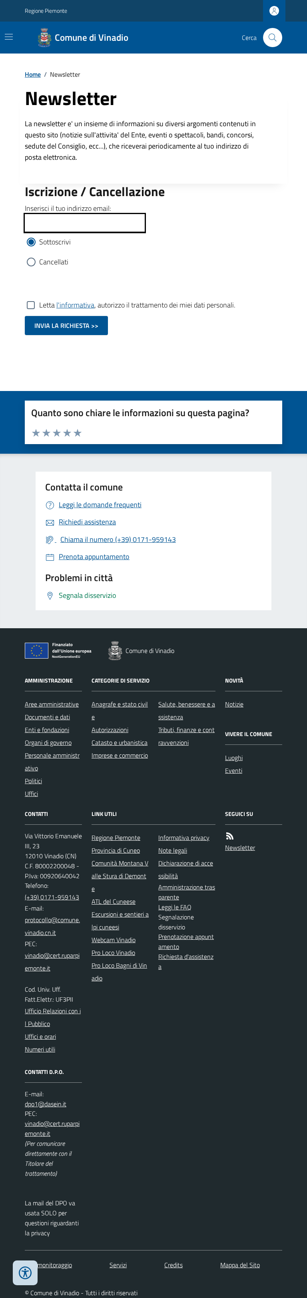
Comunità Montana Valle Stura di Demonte (120, 875)
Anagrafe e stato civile (120, 710)
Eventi (233, 770)
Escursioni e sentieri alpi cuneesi (120, 920)
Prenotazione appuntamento (186, 941)
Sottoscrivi (55, 241)
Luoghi (234, 757)
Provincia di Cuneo (116, 850)
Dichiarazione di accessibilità (185, 869)
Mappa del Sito (240, 1265)
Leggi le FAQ (174, 907)
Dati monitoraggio (48, 1265)
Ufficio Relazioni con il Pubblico (53, 1017)
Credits (173, 1265)
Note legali (172, 850)
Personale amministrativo (52, 761)
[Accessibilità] (25, 1272)
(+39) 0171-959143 (52, 897)
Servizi (118, 1265)
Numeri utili (40, 1049)
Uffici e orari (40, 1036)
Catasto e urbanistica (120, 742)
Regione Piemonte (46, 10)
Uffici (31, 793)
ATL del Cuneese (114, 901)
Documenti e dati (47, 717)
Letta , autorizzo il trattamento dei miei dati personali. (137, 305)
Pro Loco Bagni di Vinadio (119, 972)
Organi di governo (48, 742)
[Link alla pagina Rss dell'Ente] (230, 836)
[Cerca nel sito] (269, 37)
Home (33, 74)
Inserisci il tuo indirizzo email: (68, 208)
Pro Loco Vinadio (113, 952)
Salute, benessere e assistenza (186, 710)
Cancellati (53, 261)
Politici (33, 781)
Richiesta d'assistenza (185, 961)
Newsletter (240, 847)
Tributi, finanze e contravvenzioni (186, 736)
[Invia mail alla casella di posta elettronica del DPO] (45, 1104)
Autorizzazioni (110, 729)
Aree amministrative (52, 704)
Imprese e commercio (120, 755)
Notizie (234, 704)
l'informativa (75, 305)
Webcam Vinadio (114, 940)
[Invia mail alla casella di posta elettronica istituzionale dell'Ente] (53, 926)
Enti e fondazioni (47, 729)
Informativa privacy (183, 837)
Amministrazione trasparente (186, 892)
